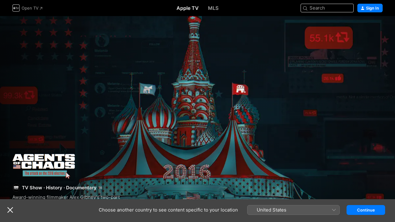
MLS (213, 8)
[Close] (10, 210)
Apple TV (188, 8)
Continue (366, 210)
